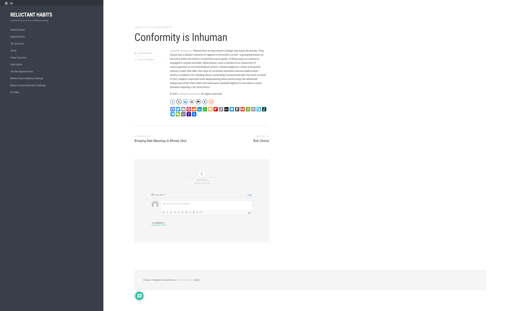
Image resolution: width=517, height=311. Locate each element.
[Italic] (167, 212)
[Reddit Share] (211, 101)
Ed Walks (14, 92)
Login (249, 195)
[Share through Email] (191, 101)
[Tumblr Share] (204, 101)
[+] (201, 212)
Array (197, 280)
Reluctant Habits (31, 15)
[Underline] (171, 212)
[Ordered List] (179, 212)
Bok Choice (261, 141)
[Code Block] (190, 212)
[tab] (6, 3)
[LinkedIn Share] (185, 101)
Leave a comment (146, 59)
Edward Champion (163, 27)
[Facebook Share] (172, 101)
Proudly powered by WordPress (159, 280)
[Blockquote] (186, 212)
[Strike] (175, 212)
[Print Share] (198, 101)
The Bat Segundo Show (21, 71)
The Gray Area (17, 43)
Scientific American (180, 50)
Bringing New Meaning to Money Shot (160, 141)
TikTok (13, 50)
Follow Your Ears (18, 57)
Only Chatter (16, 64)
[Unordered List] (182, 212)
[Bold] (163, 212)
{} (197, 212)
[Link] (194, 212)
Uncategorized (145, 53)
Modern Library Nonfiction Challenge (28, 85)
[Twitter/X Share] (178, 101)
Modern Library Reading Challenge (26, 78)
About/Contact (17, 29)
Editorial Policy (17, 36)
